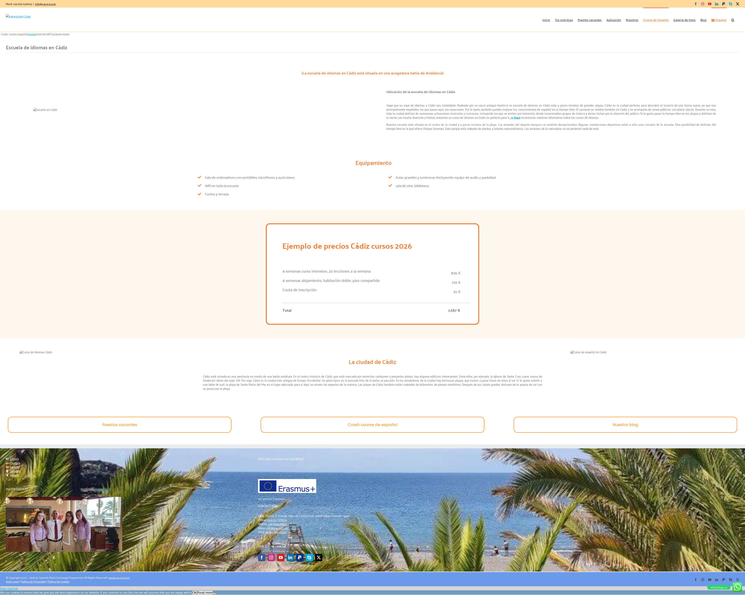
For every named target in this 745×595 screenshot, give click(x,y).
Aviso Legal (12, 581)
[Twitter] (318, 557)
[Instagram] (271, 557)
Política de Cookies (58, 581)
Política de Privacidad (33, 581)
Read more (204, 592)
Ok (194, 592)
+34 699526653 (277, 524)
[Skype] (309, 557)
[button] (732, 20)
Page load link (9, 588)
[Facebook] (261, 557)
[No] (214, 593)
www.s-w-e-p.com (276, 532)
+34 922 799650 (277, 519)
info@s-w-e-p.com (45, 3)
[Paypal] (299, 557)
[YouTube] (280, 557)
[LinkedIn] (290, 557)
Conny (31, 34)
